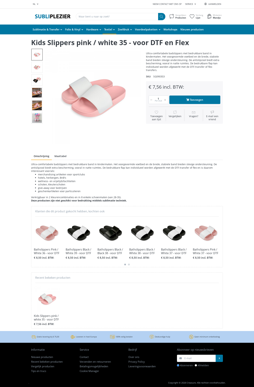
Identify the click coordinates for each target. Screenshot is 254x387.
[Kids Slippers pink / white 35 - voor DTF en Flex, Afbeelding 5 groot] (37, 105)
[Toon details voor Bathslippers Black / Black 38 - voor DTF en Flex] (110, 232)
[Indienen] (219, 358)
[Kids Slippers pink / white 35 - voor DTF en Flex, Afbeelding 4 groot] (37, 92)
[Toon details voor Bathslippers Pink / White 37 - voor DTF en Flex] (206, 232)
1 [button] (125, 264)
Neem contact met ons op (167, 4)
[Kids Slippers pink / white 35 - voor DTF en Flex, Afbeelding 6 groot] (37, 118)
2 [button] (129, 264)
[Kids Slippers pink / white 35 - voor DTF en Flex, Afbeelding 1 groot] (37, 54)
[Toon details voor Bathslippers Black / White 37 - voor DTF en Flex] (174, 232)
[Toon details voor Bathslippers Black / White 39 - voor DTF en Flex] (79, 232)
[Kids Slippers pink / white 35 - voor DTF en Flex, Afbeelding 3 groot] (37, 80)
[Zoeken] (161, 16)
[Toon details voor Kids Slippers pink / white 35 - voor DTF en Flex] (47, 299)
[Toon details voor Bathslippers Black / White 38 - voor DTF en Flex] (142, 232)
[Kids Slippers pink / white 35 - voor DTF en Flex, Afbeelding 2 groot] (37, 67)
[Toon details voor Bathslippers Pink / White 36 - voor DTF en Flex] (47, 232)
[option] (93, 96)
